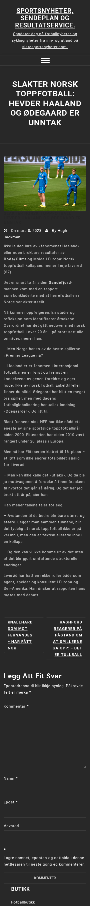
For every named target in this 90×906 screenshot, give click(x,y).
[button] (45, 61)
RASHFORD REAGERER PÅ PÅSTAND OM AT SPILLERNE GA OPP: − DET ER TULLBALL (67, 638)
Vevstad (11, 826)
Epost (11, 802)
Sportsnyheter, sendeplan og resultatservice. (45, 18)
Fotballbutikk (23, 902)
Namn (11, 778)
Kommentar (16, 706)
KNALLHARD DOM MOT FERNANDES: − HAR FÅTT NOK (21, 635)
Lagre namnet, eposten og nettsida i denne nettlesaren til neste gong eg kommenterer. (44, 861)
